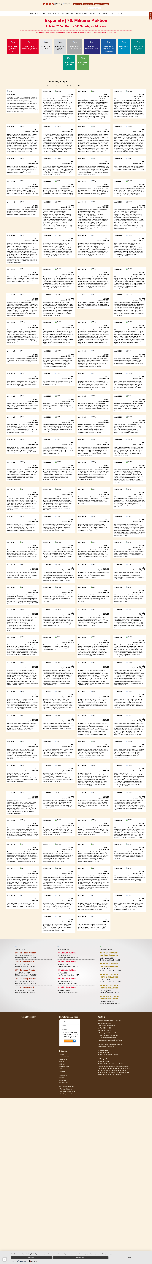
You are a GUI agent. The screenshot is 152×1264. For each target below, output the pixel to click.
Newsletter (97, 4)
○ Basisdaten (63, 1075)
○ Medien (62, 1069)
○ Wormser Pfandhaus (66, 1089)
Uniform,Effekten (59, 48)
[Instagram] (50, 4)
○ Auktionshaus (64, 1057)
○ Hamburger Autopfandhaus (68, 1094)
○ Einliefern (62, 1064)
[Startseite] (44, 4)
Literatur (123, 47)
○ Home (61, 1054)
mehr (129, 1258)
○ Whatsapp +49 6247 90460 (107, 1033)
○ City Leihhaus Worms (66, 1086)
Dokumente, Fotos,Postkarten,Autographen (109, 49)
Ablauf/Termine (87, 32)
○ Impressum (63, 1080)
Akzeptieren (80, 1258)
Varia (82, 63)
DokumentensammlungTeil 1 (29, 48)
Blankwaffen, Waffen (91, 47)
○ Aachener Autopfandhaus (67, 1091)
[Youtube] (53, 4)
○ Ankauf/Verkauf (64, 1066)
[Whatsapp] (58, 4)
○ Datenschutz (63, 1082)
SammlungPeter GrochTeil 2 (13, 49)
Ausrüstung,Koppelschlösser (138, 48)
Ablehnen (31, 1258)
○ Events (62, 1071)
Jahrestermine (88, 4)
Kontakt (105, 4)
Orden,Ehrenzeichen (46, 48)
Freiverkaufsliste (95, 32)
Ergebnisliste (104, 32)
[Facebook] (47, 4)
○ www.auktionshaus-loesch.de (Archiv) (110, 1040)
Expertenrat (77, 4)
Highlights (79, 32)
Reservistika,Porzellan (69, 64)
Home (32, 13)
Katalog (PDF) (112, 32)
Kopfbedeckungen (75, 47)
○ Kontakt (62, 1077)
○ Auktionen (63, 1059)
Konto (120, 13)
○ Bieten (61, 1061)
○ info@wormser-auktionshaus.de (108, 1035)
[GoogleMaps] (67, 4)
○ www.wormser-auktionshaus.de (108, 1037)
